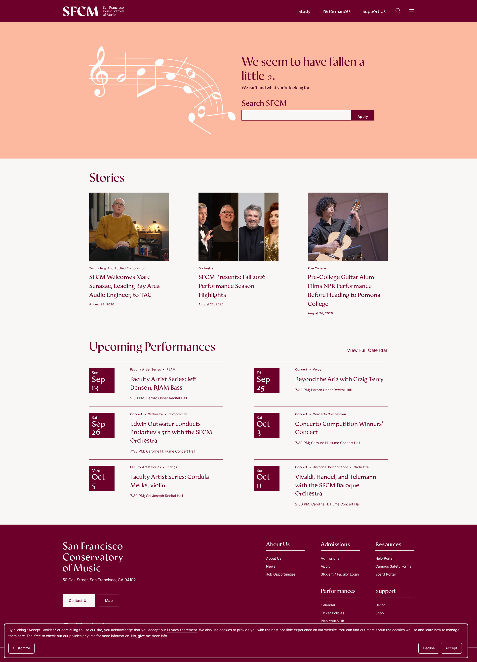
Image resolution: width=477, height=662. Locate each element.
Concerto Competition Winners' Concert (339, 428)
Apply (325, 566)
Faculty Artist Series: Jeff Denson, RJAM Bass (163, 383)
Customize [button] (21, 648)
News (270, 566)
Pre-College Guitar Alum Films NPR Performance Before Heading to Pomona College (344, 290)
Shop (379, 613)
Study (304, 11)
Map (109, 600)
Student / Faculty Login (340, 574)
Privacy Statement (182, 630)
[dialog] (236, 641)
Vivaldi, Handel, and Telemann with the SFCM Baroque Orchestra (335, 485)
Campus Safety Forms (393, 566)
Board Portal (385, 574)
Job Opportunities (280, 574)
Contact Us (79, 600)
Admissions (330, 558)
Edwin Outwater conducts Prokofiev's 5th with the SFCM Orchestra (171, 432)
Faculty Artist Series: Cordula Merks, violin (169, 481)
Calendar (328, 605)
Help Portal (384, 558)
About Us (273, 558)
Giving (380, 605)
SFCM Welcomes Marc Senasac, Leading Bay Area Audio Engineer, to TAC (124, 286)
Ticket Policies (332, 613)
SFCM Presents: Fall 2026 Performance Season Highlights (232, 286)
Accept (451, 648)
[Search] (398, 11)
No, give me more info (149, 636)
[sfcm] (93, 11)
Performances (336, 11)
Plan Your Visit (332, 621)
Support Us (374, 11)
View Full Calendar (367, 350)
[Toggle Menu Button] (411, 11)
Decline (429, 648)
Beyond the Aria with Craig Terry (339, 379)
